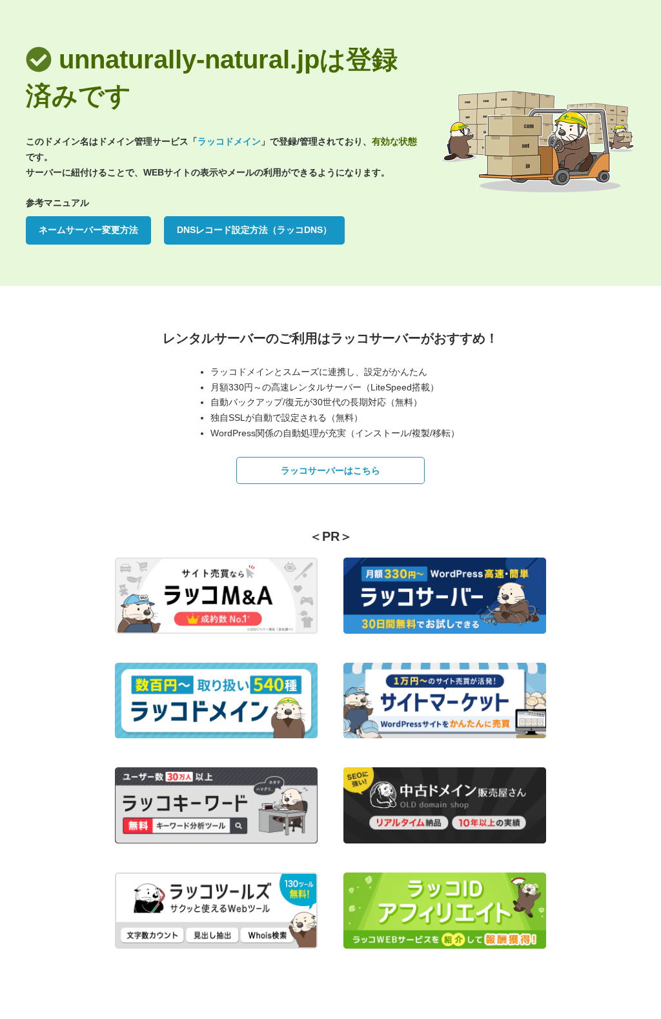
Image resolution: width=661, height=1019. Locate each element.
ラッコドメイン (229, 141)
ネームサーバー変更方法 (88, 230)
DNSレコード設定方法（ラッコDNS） (254, 230)
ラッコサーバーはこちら (330, 470)
